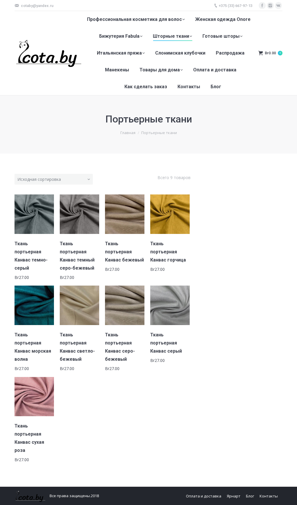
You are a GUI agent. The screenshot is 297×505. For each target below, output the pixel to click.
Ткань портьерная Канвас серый (166, 343)
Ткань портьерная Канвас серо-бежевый (120, 347)
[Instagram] (270, 5)
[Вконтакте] (278, 5)
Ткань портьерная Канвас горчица (168, 252)
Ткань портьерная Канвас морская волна (33, 347)
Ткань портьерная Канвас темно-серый (31, 256)
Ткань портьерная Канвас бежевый (124, 252)
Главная (127, 132)
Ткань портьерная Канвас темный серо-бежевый (77, 256)
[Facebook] (262, 5)
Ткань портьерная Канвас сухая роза (29, 438)
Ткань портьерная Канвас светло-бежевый (77, 347)
